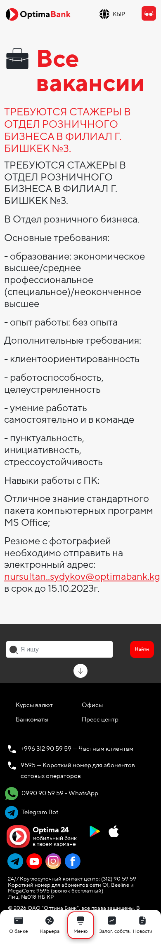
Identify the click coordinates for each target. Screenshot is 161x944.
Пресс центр (100, 719)
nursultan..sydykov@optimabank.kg (82, 576)
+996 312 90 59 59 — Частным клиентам (77, 749)
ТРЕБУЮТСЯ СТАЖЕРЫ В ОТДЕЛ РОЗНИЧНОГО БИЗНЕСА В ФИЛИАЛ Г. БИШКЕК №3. (67, 131)
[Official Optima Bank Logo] (38, 14)
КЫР (119, 14)
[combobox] (59, 649)
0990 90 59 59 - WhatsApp (59, 793)
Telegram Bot (39, 812)
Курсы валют (34, 705)
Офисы (92, 705)
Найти (142, 649)
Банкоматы (32, 719)
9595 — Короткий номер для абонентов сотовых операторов (78, 770)
